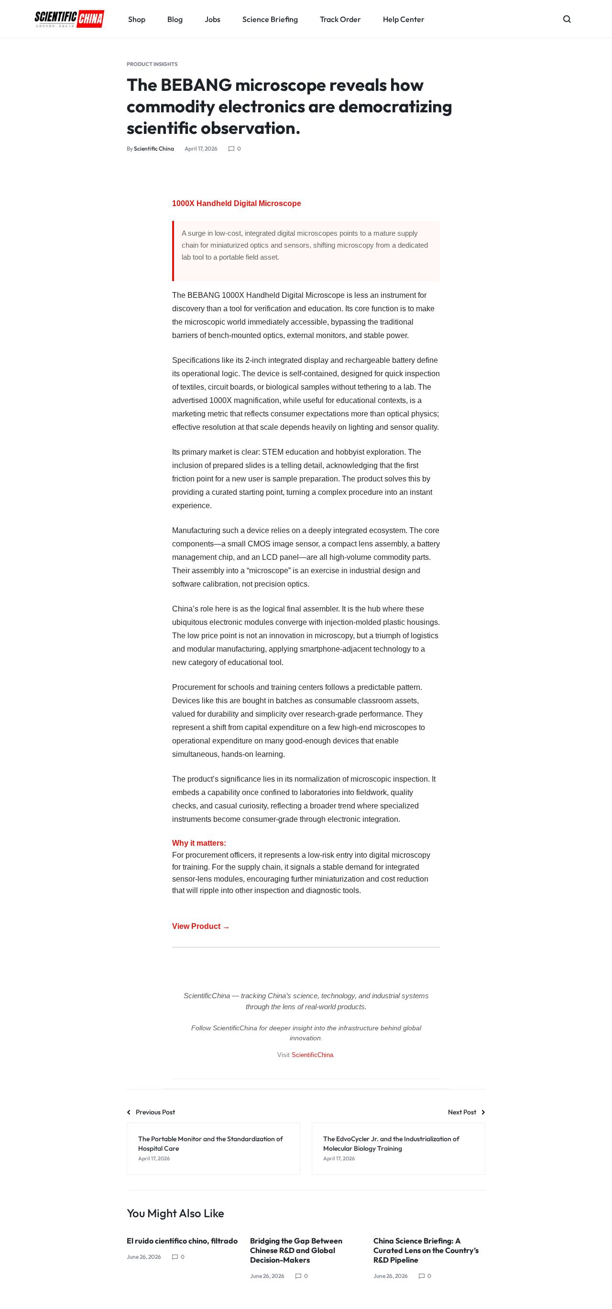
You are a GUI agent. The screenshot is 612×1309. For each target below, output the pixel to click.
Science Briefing (270, 19)
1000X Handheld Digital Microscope (236, 203)
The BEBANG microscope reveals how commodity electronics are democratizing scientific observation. (289, 106)
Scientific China (154, 148)
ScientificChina (312, 1054)
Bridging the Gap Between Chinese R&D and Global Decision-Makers (296, 1250)
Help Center (404, 19)
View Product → (201, 926)
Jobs (212, 19)
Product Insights (152, 64)
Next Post (462, 1112)
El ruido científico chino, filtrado (182, 1240)
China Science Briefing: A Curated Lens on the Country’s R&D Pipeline (426, 1250)
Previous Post (155, 1112)
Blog (175, 19)
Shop (136, 19)
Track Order (340, 19)
